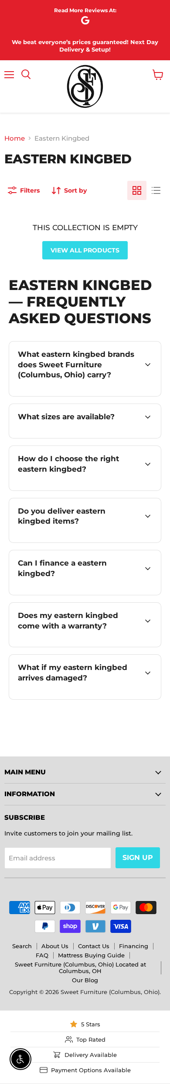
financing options (88, 593)
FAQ (42, 955)
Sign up (137, 857)
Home (14, 138)
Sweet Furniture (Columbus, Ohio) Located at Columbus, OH (80, 967)
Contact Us (93, 945)
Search (22, 945)
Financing (133, 945)
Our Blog (85, 980)
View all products (85, 250)
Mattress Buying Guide (91, 955)
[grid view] (136, 190)
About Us (54, 945)
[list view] (156, 190)
